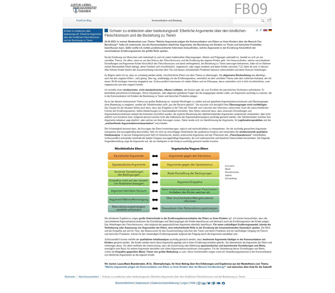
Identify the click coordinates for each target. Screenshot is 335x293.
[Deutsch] (270, 30)
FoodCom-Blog (83, 20)
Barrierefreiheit (124, 282)
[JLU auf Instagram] (199, 282)
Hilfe (193, 282)
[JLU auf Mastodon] (214, 282)
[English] (265, 30)
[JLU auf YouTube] (218, 282)
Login (184, 282)
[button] (269, 20)
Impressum (142, 282)
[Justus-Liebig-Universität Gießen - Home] (83, 8)
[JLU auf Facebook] (223, 282)
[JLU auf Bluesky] (209, 282)
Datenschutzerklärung (165, 282)
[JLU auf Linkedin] (204, 282)
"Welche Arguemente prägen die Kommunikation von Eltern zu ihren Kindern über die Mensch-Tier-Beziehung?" (165, 267)
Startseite (70, 276)
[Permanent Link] (260, 30)
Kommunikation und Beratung (167, 20)
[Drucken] (257, 30)
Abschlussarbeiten (89, 276)
